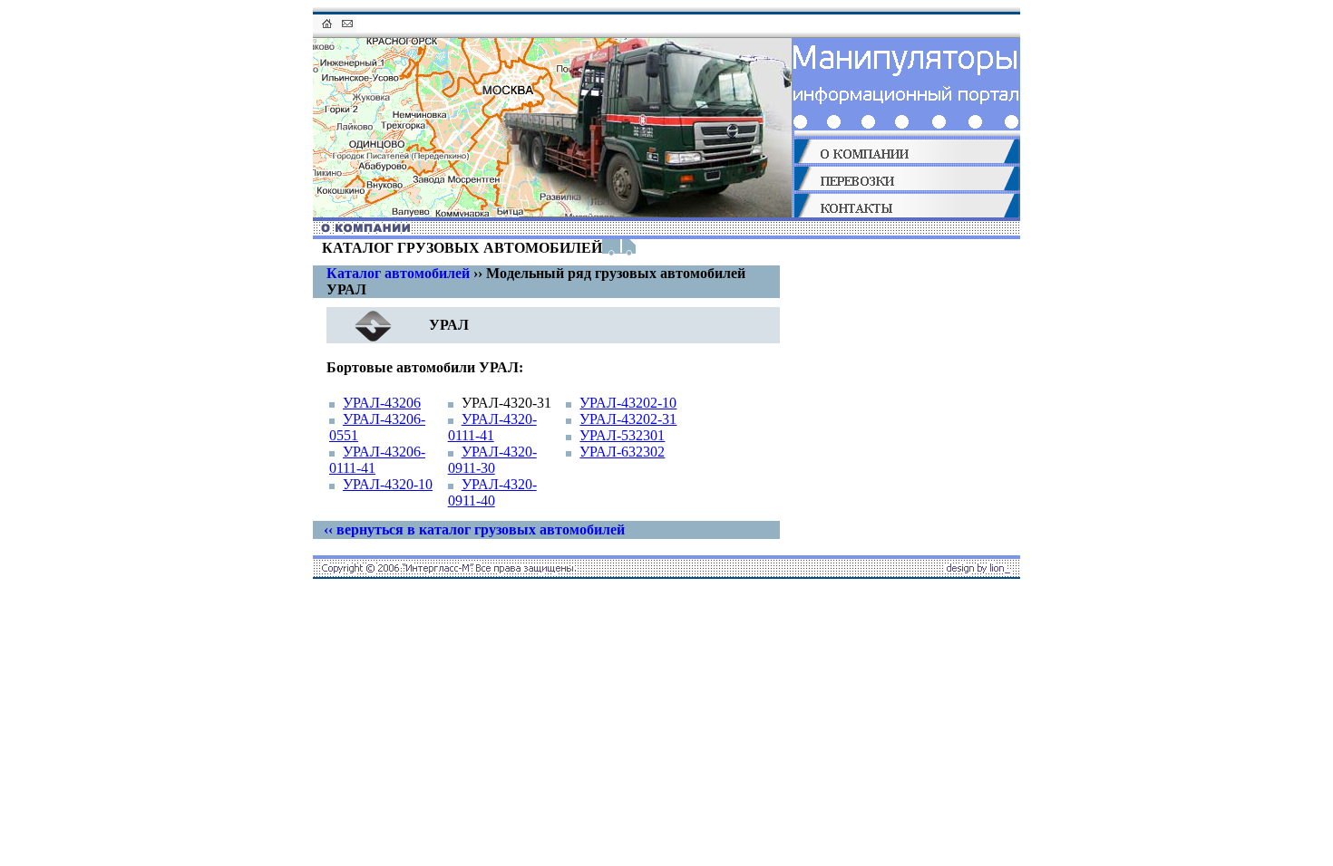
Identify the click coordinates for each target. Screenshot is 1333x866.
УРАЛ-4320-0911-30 (492, 460)
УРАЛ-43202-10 (627, 402)
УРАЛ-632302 (622, 451)
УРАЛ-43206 (382, 402)
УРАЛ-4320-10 (388, 484)
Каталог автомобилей (398, 273)
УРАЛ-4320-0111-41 (492, 427)
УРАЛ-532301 (622, 435)
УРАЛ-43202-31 (627, 419)
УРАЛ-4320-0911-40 (492, 492)
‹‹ (474, 529)
